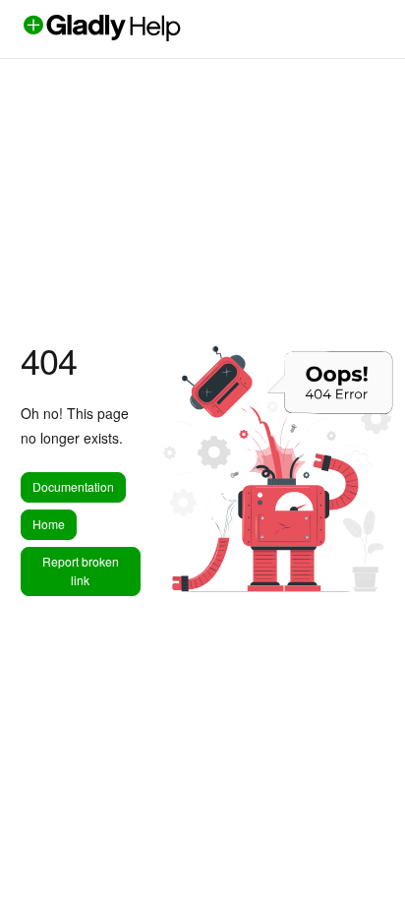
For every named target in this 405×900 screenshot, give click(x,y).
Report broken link (80, 570)
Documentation (73, 486)
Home (48, 523)
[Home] (135, 35)
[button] (360, 850)
